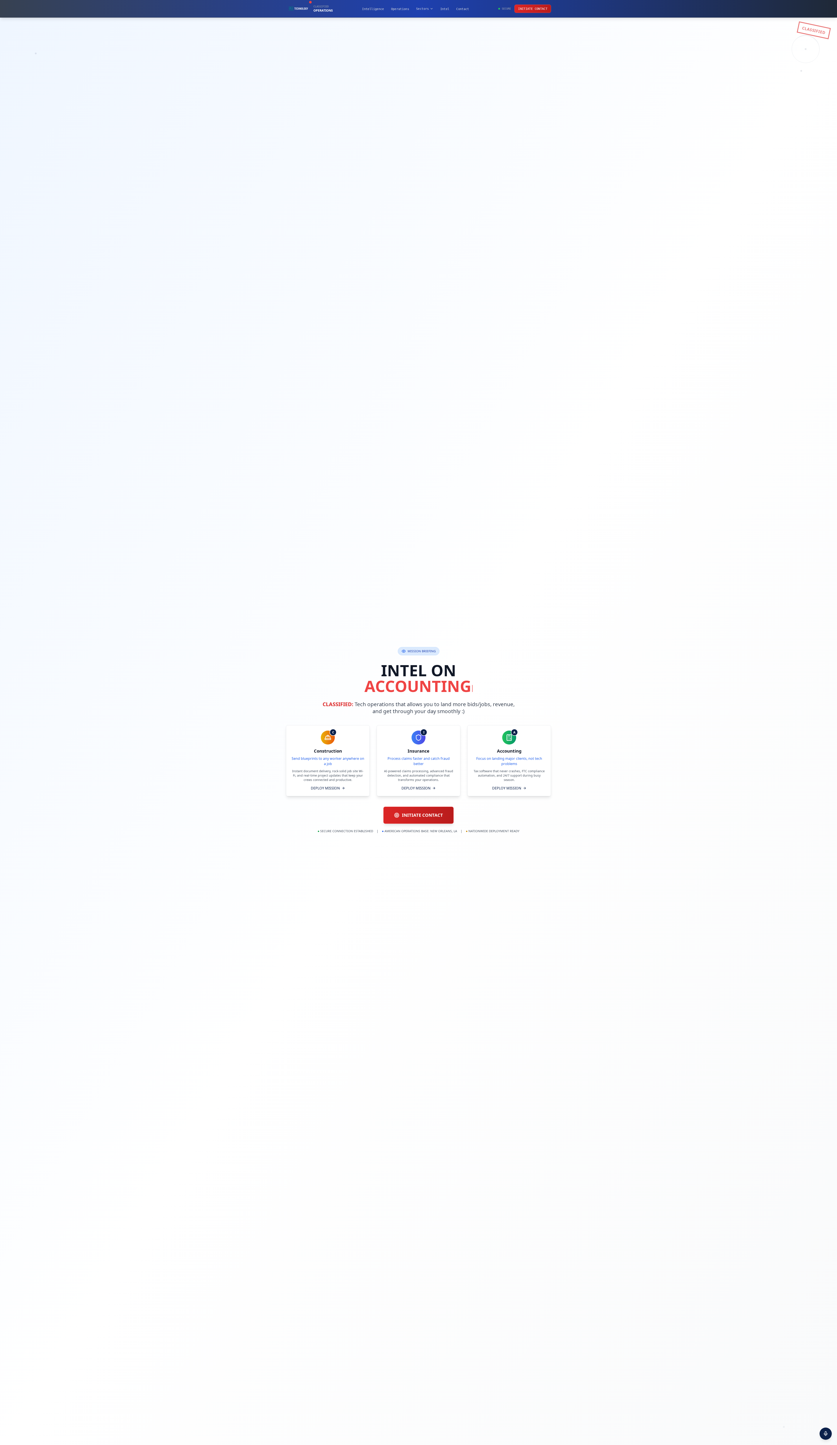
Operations (400, 9)
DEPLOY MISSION (325, 788)
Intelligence (373, 9)
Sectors (422, 8)
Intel (444, 9)
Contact (462, 9)
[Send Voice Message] (826, 1434)
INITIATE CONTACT (532, 8)
